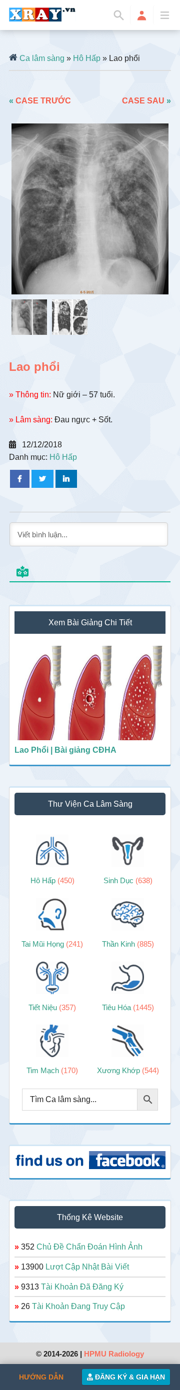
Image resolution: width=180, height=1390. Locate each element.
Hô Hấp (86, 58)
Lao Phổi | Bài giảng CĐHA (65, 750)
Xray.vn (42, 14)
